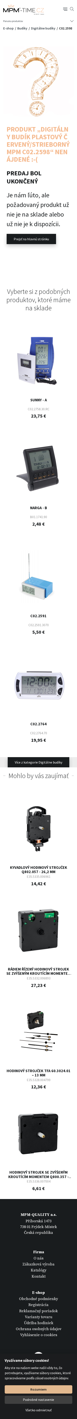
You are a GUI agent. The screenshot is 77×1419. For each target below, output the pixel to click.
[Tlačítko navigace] (65, 9)
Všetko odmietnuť (38, 1410)
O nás (38, 1258)
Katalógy (38, 1270)
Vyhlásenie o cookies (38, 1335)
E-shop (8, 28)
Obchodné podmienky (38, 1298)
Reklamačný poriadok (38, 1311)
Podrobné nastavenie (38, 1399)
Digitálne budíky (43, 28)
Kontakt (39, 1276)
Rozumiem (38, 1389)
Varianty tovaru (38, 1317)
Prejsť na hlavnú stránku (31, 239)
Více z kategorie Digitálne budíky (38, 762)
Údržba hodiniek (38, 1323)
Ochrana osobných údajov (38, 1329)
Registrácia (38, 1304)
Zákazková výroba (38, 1264)
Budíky (22, 28)
